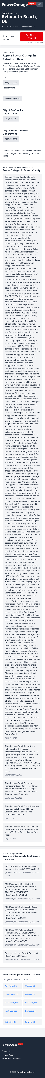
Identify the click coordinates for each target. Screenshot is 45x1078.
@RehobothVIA (11, 959)
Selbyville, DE (10, 1022)
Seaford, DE (30, 1011)
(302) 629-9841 (11, 118)
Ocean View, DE (11, 994)
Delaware (15, 26)
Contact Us (6, 1051)
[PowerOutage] (12, 1044)
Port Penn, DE (11, 986)
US (7, 26)
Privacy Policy (8, 1055)
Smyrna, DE (30, 1022)
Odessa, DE (30, 986)
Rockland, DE (31, 1002)
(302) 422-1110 (11, 139)
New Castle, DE (11, 1002)
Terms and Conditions (11, 1058)
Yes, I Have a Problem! (31, 36)
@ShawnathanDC (12, 872)
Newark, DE (30, 994)
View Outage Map (12, 98)
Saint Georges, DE (11, 1012)
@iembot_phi (10, 898)
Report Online (9, 88)
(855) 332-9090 (11, 82)
